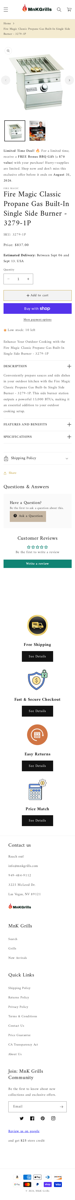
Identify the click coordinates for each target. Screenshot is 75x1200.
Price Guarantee (19, 1035)
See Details (37, 656)
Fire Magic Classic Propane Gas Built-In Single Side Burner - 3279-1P (37, 31)
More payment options (38, 320)
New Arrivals (17, 958)
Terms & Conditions (22, 1016)
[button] (6, 9)
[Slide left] (5, 80)
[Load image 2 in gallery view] (37, 131)
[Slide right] (69, 80)
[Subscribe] (61, 1106)
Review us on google (24, 1131)
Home (7, 23)
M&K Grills (42, 1191)
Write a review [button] (37, 564)
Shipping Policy (19, 988)
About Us (15, 1054)
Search (13, 939)
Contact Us (16, 1026)
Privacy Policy (18, 1007)
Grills (12, 949)
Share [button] (12, 473)
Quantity (9, 270)
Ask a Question (30, 516)
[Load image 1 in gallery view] (15, 131)
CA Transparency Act (23, 1045)
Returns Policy (18, 997)
